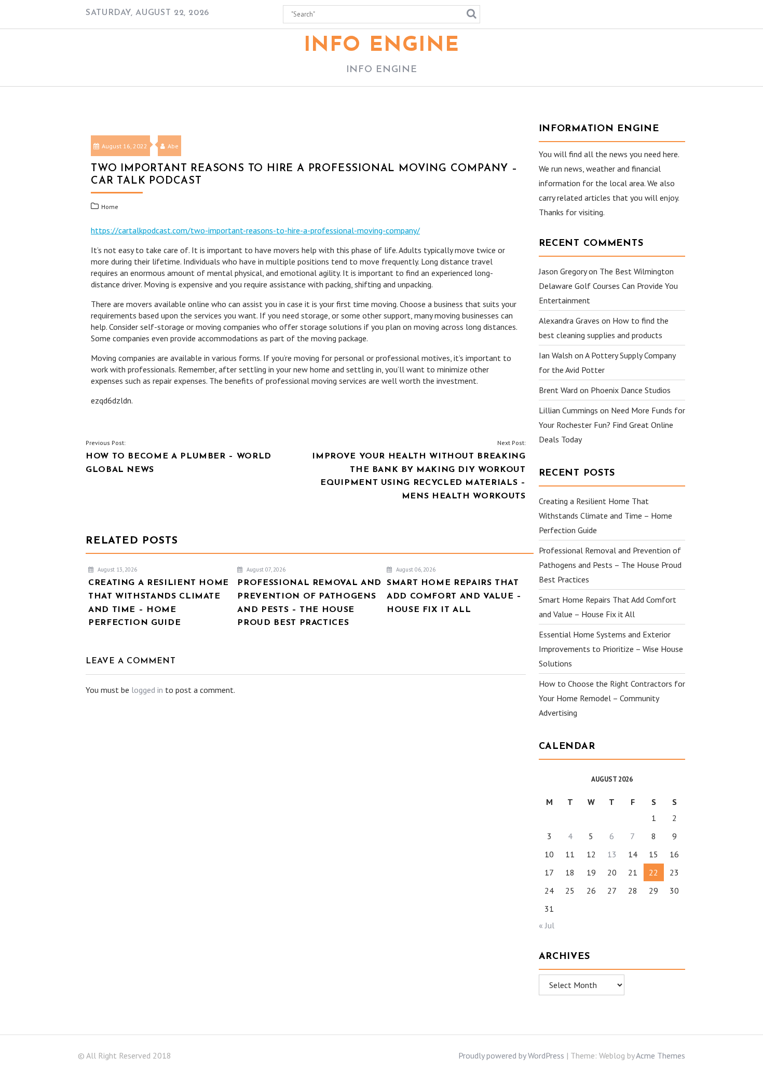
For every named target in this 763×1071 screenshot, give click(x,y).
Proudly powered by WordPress (511, 1055)
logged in (147, 690)
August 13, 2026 (116, 569)
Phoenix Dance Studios (631, 390)
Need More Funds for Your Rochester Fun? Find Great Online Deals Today (612, 424)
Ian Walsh (556, 355)
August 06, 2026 (414, 569)
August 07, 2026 (265, 569)
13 (612, 854)
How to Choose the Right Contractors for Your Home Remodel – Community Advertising (612, 698)
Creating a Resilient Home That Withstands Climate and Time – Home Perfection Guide (605, 515)
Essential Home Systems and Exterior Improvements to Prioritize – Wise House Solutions (611, 649)
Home (109, 207)
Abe (173, 146)
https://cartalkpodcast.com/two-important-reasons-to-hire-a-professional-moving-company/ (255, 230)
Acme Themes (660, 1055)
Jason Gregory (563, 271)
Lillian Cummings (568, 410)
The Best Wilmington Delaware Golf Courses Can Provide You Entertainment (608, 285)
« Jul (546, 925)
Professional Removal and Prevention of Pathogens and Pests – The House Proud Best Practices (610, 565)
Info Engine (382, 45)
